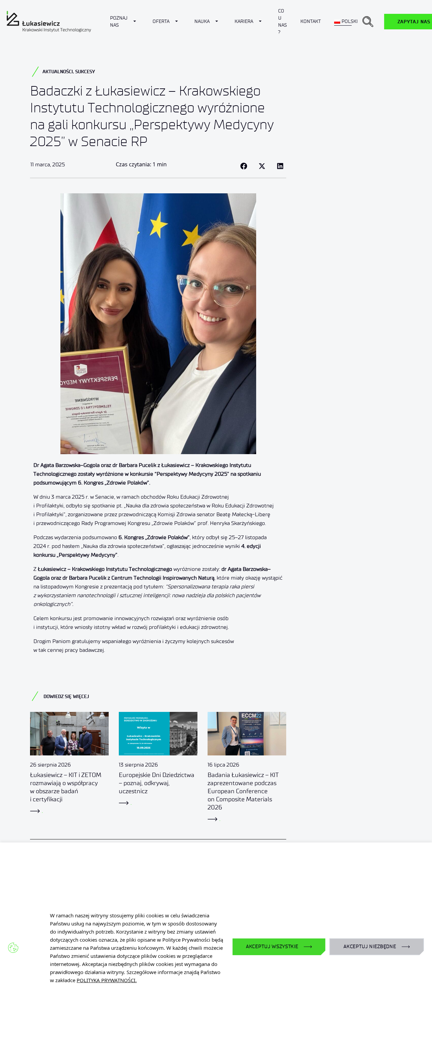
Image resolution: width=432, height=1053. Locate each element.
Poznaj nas (119, 21)
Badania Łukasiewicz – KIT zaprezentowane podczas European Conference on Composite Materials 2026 (243, 791)
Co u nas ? (282, 21)
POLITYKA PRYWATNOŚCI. (107, 980)
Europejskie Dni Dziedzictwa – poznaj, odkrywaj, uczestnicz (156, 783)
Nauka (202, 21)
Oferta (161, 21)
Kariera (244, 21)
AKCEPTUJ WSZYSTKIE (272, 946)
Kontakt (310, 21)
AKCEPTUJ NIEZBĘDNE (370, 946)
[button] (367, 21)
